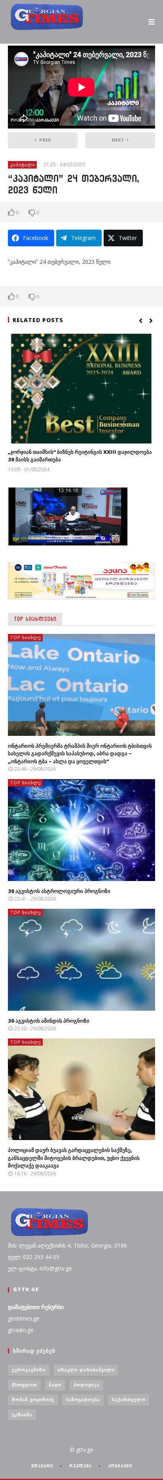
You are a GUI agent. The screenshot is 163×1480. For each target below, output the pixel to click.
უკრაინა (22, 1414)
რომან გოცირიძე (33, 1399)
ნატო (55, 1385)
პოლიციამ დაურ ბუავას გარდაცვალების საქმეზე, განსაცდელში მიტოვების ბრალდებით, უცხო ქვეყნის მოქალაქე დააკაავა (74, 1157)
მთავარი (42, 1466)
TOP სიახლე (25, 637)
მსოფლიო (24, 1385)
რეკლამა (80, 1466)
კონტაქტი (120, 1466)
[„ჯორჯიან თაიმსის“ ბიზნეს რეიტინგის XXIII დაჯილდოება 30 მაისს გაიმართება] (81, 389)
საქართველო (129, 1399)
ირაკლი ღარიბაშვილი (86, 1370)
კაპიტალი (22, 164)
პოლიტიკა (87, 1385)
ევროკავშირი (29, 1370)
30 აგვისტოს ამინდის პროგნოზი (48, 1020)
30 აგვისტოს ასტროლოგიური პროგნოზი (59, 891)
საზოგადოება (83, 1399)
